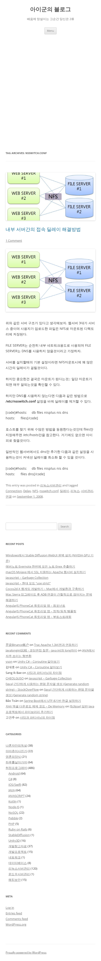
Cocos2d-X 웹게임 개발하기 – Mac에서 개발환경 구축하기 (45, 589)
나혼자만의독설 (16, 745)
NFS (35, 491)
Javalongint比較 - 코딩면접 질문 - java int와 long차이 (41, 650)
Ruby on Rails (17, 829)
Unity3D (14, 840)
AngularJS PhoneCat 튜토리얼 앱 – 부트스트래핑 (38, 617)
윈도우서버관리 (19, 874)
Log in (10, 908)
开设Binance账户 (17, 645)
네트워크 (14, 857)
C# (10, 779)
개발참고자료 (17, 846)
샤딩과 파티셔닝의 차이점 (44, 673)
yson (9, 661)
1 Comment (14, 240)
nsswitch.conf (48, 491)
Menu (50, 30)
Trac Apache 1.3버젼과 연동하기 (56, 645)
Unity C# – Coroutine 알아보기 (39, 661)
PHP (11, 824)
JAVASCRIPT (16, 796)
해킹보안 (14, 880)
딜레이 (64, 491)
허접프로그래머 (16, 768)
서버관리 (87, 491)
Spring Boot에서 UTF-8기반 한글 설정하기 (52, 701)
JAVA (11, 790)
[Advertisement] (50, 87)
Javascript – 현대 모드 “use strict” (28, 583)
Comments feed (17, 919)
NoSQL (13, 812)
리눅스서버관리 (51, 485)
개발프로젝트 (17, 852)
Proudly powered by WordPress (26, 952)
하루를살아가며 (16, 762)
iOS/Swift (14, 784)
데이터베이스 (17, 863)
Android (14, 773)
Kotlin (12, 801)
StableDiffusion (19, 835)
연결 (9, 496)
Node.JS (13, 807)
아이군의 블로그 (50, 9)
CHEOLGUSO (15, 678)
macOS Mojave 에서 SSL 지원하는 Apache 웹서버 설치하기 (46, 572)
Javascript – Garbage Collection (27, 577)
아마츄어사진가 (16, 751)
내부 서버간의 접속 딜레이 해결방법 (43, 229)
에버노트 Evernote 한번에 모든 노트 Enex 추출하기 (40, 566)
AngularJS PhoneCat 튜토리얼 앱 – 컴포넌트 (35, 605)
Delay (27, 491)
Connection (14, 491)
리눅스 (75, 491)
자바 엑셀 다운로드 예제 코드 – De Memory (35, 706)
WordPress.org (16, 924)
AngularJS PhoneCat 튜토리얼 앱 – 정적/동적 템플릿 (41, 611)
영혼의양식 (13, 756)
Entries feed (14, 913)
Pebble (13, 818)
